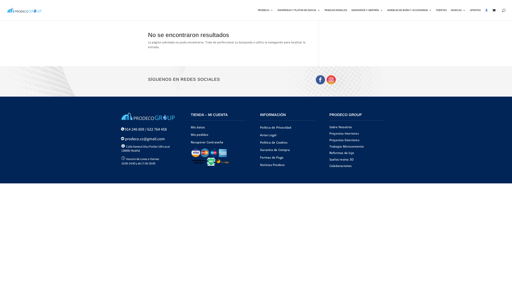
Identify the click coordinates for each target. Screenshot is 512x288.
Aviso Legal (268, 135)
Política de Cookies (273, 142)
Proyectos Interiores (344, 133)
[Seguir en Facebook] (320, 79)
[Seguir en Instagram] (331, 79)
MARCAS (456, 10)
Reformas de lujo (341, 153)
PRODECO (263, 10)
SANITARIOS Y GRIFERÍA (365, 10)
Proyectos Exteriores (344, 140)
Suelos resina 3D (341, 159)
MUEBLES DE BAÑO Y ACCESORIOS (407, 10)
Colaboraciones (340, 166)
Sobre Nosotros (340, 127)
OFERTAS (475, 10)
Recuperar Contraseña (207, 142)
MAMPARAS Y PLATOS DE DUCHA (297, 10)
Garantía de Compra (275, 150)
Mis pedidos (199, 135)
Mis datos (198, 127)
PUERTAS (441, 10)
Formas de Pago (271, 157)
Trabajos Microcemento (346, 146)
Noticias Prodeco (272, 165)
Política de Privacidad (275, 127)
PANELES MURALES (336, 10)
